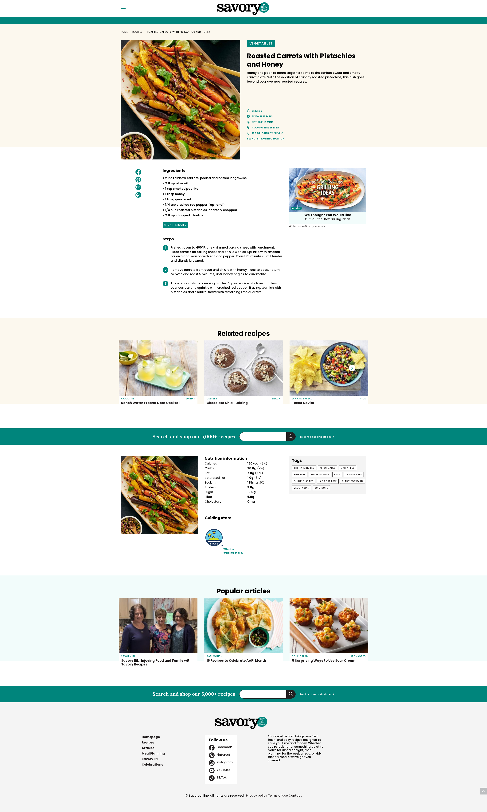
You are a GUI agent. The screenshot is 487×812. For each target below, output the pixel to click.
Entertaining (320, 474)
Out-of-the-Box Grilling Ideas (327, 219)
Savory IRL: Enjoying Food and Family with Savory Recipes (156, 662)
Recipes (137, 31)
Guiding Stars (304, 481)
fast (337, 474)
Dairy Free (347, 467)
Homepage (151, 737)
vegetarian (301, 487)
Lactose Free (328, 481)
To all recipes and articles (316, 437)
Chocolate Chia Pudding (227, 403)
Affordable (327, 467)
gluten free (354, 474)
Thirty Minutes (304, 467)
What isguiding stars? (233, 551)
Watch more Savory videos (306, 226)
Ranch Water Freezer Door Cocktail (150, 403)
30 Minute (321, 487)
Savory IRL (150, 759)
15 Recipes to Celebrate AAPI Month (236, 660)
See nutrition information (265, 138)
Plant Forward (352, 481)
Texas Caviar (303, 403)
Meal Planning (153, 753)
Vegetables (261, 43)
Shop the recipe (175, 225)
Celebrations (152, 764)
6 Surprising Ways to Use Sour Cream (323, 660)
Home (124, 31)
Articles (148, 748)
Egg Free (300, 474)
